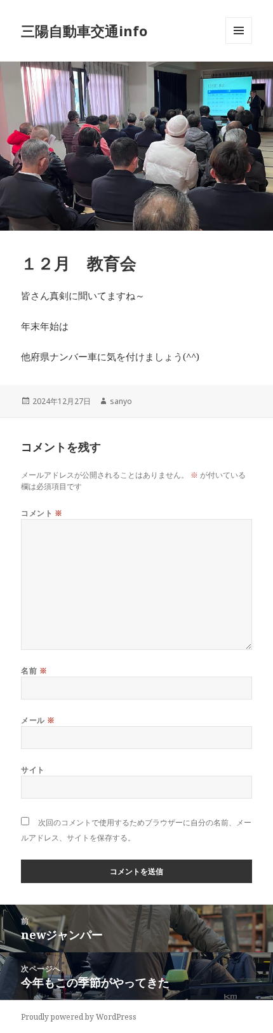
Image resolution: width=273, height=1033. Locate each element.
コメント (42, 513)
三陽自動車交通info (84, 30)
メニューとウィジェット (238, 43)
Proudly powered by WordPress (78, 1016)
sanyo (121, 401)
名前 (34, 670)
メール (38, 720)
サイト (32, 769)
